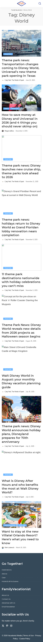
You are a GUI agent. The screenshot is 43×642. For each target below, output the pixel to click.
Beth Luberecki (9, 547)
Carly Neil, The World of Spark (14, 80)
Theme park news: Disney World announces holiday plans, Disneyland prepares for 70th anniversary (21, 433)
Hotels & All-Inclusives (10, 525)
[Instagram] (11, 626)
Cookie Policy (24, 639)
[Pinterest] (7, 626)
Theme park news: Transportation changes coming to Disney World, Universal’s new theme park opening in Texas (20, 67)
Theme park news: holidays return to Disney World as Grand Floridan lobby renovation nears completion (21, 227)
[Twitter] (3, 626)
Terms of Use (28, 635)
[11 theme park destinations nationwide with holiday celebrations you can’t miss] (21, 257)
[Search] (39, 3)
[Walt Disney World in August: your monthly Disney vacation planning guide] (21, 358)
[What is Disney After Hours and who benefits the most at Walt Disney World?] (21, 464)
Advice (6, 108)
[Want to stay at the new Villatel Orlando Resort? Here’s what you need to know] (21, 514)
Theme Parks (8, 54)
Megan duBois (9, 131)
